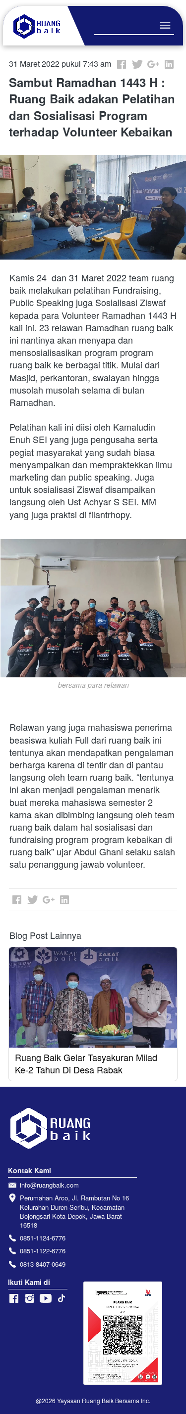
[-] (14, 1298)
